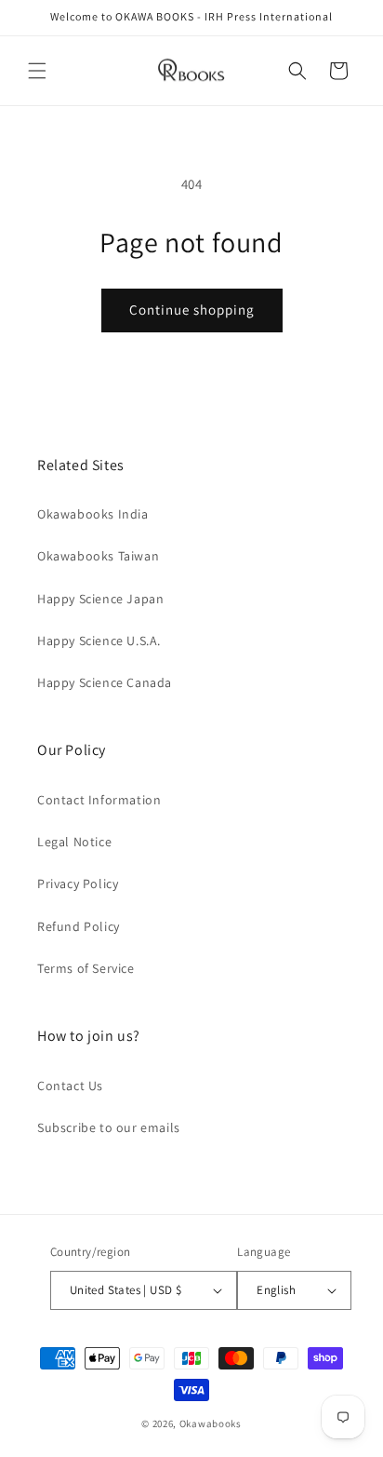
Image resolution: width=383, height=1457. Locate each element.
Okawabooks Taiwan (98, 555)
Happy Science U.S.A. (99, 640)
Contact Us (70, 1085)
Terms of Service (86, 968)
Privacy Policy (77, 883)
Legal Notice (74, 841)
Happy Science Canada (104, 682)
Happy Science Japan (100, 598)
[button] (37, 70)
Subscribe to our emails (108, 1127)
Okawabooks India (93, 514)
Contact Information (99, 799)
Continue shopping (192, 309)
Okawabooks (210, 1423)
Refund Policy (78, 926)
